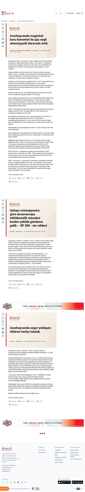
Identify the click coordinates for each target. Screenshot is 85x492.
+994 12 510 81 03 (6, 469)
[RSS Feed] (25, 482)
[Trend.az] (7, 13)
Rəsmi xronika (42, 452)
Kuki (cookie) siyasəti (75, 459)
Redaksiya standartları (60, 457)
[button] (2, 24)
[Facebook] (7, 482)
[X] (10, 482)
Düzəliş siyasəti (58, 459)
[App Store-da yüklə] (64, 482)
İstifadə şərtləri (74, 450)
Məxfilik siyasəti (74, 452)
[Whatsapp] (3, 482)
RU (81, 488)
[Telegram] (18, 482)
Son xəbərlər (42, 450)
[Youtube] (14, 482)
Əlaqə (56, 455)
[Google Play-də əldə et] (77, 482)
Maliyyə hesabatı (59, 462)
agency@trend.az (6, 471)
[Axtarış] (56, 13)
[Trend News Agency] (6, 449)
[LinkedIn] (21, 482)
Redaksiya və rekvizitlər (60, 452)
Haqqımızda (58, 450)
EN (75, 488)
